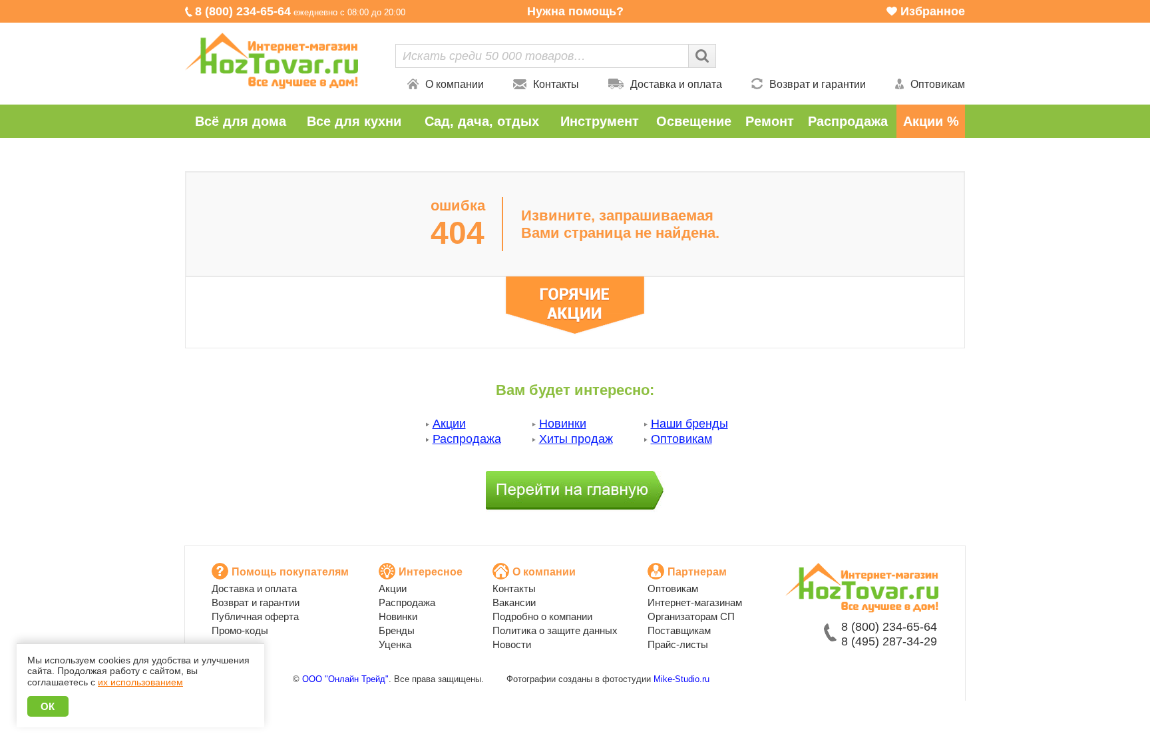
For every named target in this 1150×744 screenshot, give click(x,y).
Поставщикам (679, 630)
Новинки (562, 423)
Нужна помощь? (575, 11)
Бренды (397, 630)
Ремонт (769, 121)
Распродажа (848, 121)
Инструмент (599, 121)
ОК (48, 706)
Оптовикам (937, 84)
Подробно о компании (542, 616)
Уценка (395, 644)
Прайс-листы (678, 644)
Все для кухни (354, 121)
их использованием (140, 682)
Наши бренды (689, 423)
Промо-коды (240, 630)
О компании (454, 84)
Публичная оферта (255, 616)
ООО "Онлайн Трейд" (345, 679)
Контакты (556, 84)
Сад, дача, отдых (482, 121)
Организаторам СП (691, 616)
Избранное (932, 11)
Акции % (931, 121)
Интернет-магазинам (695, 602)
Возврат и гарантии (817, 84)
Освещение (693, 121)
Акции (449, 423)
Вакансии (514, 602)
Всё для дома (240, 121)
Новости (511, 644)
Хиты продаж (576, 439)
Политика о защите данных (555, 630)
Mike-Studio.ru (681, 679)
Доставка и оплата (676, 84)
